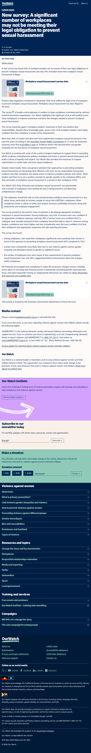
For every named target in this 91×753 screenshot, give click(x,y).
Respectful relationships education (19, 559)
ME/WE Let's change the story (17, 620)
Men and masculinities (13, 524)
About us (6, 647)
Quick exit (72, 3)
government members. (45, 731)
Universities (8, 575)
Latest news (52, 647)
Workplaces (8, 554)
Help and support (10, 658)
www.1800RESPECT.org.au (13, 341)
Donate (75, 474)
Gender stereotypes (12, 519)
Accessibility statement (57, 650)
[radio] (3, 473)
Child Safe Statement (56, 654)
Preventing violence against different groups (24, 513)
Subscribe (56, 441)
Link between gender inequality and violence (24, 503)
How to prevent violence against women (22, 508)
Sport (5, 581)
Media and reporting (12, 565)
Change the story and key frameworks (21, 549)
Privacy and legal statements (15, 654)
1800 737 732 (50, 338)
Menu (83, 3)
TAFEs (5, 570)
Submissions (8, 650)
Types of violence (10, 535)
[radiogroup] (17, 473)
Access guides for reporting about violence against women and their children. (36, 346)
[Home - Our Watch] (7, 3)
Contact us (51, 658)
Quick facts (7, 492)
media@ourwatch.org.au (26, 317)
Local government (11, 586)
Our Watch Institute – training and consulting (24, 606)
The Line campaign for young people (20, 625)
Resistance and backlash (14, 529)
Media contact (7, 63)
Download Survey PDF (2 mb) (38, 94)
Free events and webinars (15, 600)
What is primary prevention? (16, 497)
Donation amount (12, 467)
